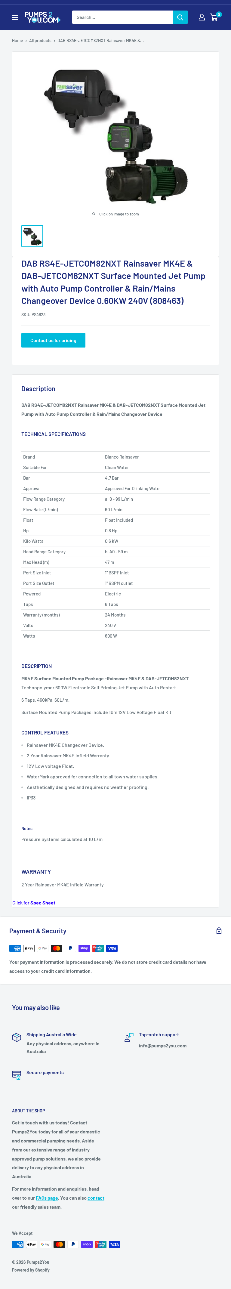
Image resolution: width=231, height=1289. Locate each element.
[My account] (202, 17)
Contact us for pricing (53, 340)
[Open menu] (15, 17)
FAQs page (47, 1198)
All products (40, 40)
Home (17, 40)
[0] (214, 17)
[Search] (180, 17)
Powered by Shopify (31, 1269)
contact (96, 1198)
